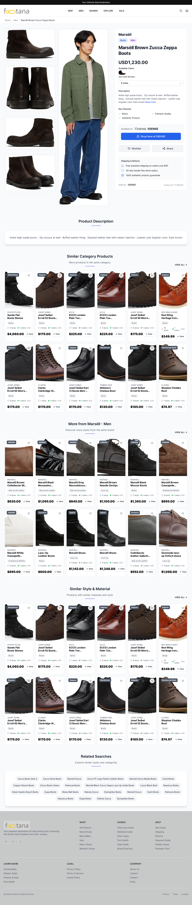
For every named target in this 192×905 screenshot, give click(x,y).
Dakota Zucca (91, 792)
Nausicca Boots (171, 785)
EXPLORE (108, 10)
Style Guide (123, 844)
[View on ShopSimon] (28, 305)
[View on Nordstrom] (121, 378)
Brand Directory (125, 848)
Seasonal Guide (162, 840)
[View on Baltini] (90, 543)
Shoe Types (123, 836)
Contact (134, 873)
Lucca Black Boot (148, 785)
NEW (70, 10)
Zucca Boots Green (49, 785)
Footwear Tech (162, 848)
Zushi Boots (168, 778)
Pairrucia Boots (72, 785)
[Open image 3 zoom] (30, 132)
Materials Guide (124, 832)
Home (7, 20)
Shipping (159, 832)
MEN (81, 10)
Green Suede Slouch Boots (25, 792)
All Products (85, 827)
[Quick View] (23, 305)
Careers (134, 877)
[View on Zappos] (59, 305)
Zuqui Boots (50, 792)
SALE (121, 10)
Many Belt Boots (70, 792)
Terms (175, 894)
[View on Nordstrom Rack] (182, 378)
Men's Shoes (86, 844)
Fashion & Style (11, 877)
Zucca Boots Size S (27, 778)
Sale (82, 840)
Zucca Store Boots (52, 778)
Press (132, 881)
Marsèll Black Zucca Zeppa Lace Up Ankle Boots (110, 785)
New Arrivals (86, 832)
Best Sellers (85, 836)
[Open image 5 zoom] (83, 117)
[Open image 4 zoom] (30, 173)
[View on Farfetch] (59, 543)
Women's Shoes (87, 848)
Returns (159, 836)
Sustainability (10, 869)
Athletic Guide (10, 873)
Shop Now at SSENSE (153, 136)
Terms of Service (75, 873)
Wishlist (136, 148)
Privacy (166, 894)
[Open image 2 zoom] (30, 88)
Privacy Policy (74, 869)
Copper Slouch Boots (23, 785)
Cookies (185, 894)
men (16, 20)
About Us (134, 869)
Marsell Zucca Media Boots (142, 778)
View (31, 334)
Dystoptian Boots (112, 792)
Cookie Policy (73, 877)
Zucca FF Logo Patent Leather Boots (105, 778)
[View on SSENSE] (28, 473)
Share (169, 148)
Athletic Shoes (162, 844)
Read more (150, 102)
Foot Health (122, 840)
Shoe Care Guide (125, 827)
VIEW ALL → (181, 264)
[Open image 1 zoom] (30, 44)
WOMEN (93, 10)
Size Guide (160, 827)
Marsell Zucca (74, 778)
